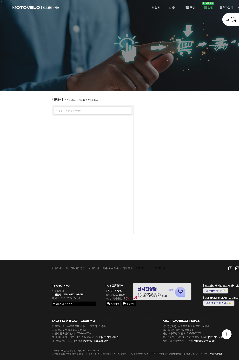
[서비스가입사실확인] (213, 353)
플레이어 (140, 268)
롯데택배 (114, 303)
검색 (128, 110)
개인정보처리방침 (75, 268)
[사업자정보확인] (110, 337)
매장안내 (160, 268)
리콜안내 (127, 268)
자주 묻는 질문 (111, 268)
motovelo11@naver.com (95, 340)
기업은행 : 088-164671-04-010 (67, 294)
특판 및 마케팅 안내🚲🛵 (218, 303)
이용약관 (57, 268)
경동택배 (130, 303)
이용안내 (94, 268)
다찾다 (230, 20)
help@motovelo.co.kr (204, 340)
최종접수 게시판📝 (215, 290)
